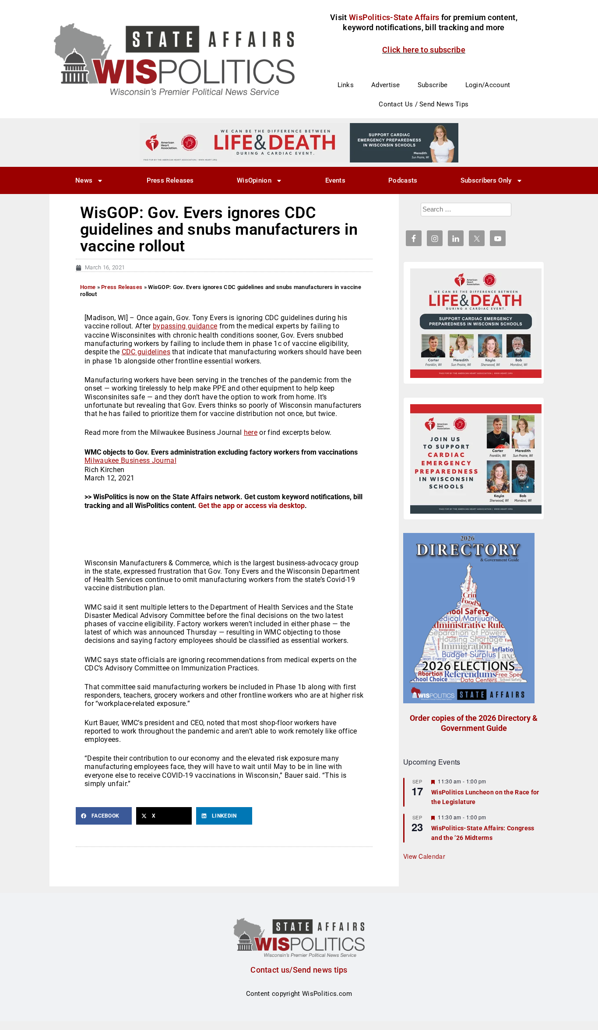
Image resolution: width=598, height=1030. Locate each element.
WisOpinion (254, 180)
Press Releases (170, 180)
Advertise (385, 85)
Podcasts (402, 180)
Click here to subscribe (423, 49)
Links (346, 85)
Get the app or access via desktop (251, 505)
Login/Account (487, 85)
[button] (104, 816)
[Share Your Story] (476, 323)
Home (87, 287)
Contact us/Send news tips (299, 969)
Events (335, 180)
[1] (299, 142)
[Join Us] (476, 459)
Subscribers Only (486, 180)
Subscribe (433, 85)
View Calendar (424, 856)
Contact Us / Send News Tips (423, 104)
